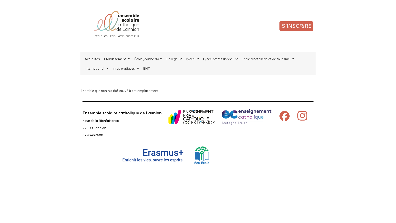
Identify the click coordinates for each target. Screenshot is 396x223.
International (94, 68)
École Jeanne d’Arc (148, 59)
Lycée (190, 59)
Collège (172, 59)
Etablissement (115, 59)
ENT (146, 68)
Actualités (92, 59)
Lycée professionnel (218, 59)
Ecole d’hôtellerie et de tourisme (266, 59)
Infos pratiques (123, 68)
